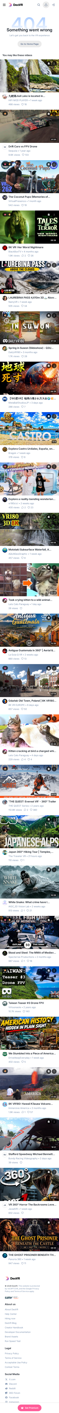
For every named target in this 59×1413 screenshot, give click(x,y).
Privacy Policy (12, 1353)
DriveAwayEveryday (19, 1057)
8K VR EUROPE (16, 705)
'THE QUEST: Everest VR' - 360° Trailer (32, 801)
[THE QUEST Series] (4, 802)
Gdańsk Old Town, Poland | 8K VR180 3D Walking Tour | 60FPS (31, 701)
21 (30, 910)
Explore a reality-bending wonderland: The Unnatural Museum (32, 499)
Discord (13, 1384)
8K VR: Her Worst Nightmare (25, 247)
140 (27, 1011)
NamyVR (13, 301)
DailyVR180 (14, 352)
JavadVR (13, 1208)
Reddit (12, 1388)
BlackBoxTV (14, 251)
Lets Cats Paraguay (18, 604)
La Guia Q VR (15, 654)
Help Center (11, 1314)
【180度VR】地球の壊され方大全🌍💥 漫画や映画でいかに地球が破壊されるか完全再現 (31, 398)
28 (25, 356)
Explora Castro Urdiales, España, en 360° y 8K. (30, 449)
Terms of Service (21, 1291)
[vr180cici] (4, 499)
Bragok (12, 453)
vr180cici (13, 503)
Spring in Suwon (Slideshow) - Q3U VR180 (29, 348)
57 (31, 1112)
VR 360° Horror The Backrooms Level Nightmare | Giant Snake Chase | (31, 1205)
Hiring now (10, 1318)
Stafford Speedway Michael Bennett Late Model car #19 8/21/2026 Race (30, 1154)
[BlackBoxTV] (4, 247)
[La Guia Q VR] (4, 651)
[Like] (21, 608)
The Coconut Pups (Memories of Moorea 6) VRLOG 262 (28, 197)
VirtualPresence (17, 201)
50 (25, 709)
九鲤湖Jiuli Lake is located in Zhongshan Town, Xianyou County (29, 96)
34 (25, 306)
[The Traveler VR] (4, 852)
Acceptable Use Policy (16, 1362)
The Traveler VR (17, 856)
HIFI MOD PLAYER (18, 100)
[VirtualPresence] (4, 197)
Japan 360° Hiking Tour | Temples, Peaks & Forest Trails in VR (29, 852)
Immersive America (18, 1108)
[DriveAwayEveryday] (4, 1054)
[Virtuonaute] (4, 1003)
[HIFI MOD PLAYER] (4, 96)
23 (32, 507)
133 (27, 154)
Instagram (14, 1402)
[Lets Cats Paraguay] (4, 600)
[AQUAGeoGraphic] (4, 550)
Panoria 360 (14, 1259)
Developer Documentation (18, 1332)
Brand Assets (11, 1336)
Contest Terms (12, 1367)
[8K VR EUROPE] (4, 701)
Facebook (14, 1397)
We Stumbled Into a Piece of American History (31, 1053)
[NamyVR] (4, 298)
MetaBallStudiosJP (18, 402)
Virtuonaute (14, 1007)
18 (25, 104)
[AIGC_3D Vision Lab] (4, 902)
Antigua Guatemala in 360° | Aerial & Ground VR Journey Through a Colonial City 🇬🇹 (32, 650)
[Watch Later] (48, 63)
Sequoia (12, 150)
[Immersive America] (4, 1104)
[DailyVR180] (4, 348)
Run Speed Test (13, 1341)
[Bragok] (4, 449)
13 (25, 658)
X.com (12, 1379)
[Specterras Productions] (4, 953)
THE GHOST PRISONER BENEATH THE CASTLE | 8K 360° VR (31, 1255)
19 (25, 205)
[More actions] (54, 63)
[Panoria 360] (4, 1255)
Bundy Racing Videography (23, 1158)
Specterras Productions (21, 957)
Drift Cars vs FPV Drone (22, 146)
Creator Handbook (14, 1327)
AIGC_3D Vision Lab (18, 906)
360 (35, 809)
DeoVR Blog (10, 1323)
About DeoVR (11, 1309)
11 (25, 1263)
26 (32, 255)
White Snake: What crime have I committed (27, 902)
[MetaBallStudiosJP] (4, 399)
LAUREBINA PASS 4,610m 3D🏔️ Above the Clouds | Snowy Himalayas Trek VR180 (32, 298)
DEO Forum (14, 1393)
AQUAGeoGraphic (17, 553)
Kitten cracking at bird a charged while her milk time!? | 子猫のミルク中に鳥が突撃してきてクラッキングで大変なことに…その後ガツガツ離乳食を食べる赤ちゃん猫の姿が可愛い (32, 751)
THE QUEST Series (18, 805)
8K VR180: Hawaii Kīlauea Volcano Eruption (29, 1104)
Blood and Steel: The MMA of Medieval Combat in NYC (32, 953)
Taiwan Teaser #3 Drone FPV (26, 1002)
